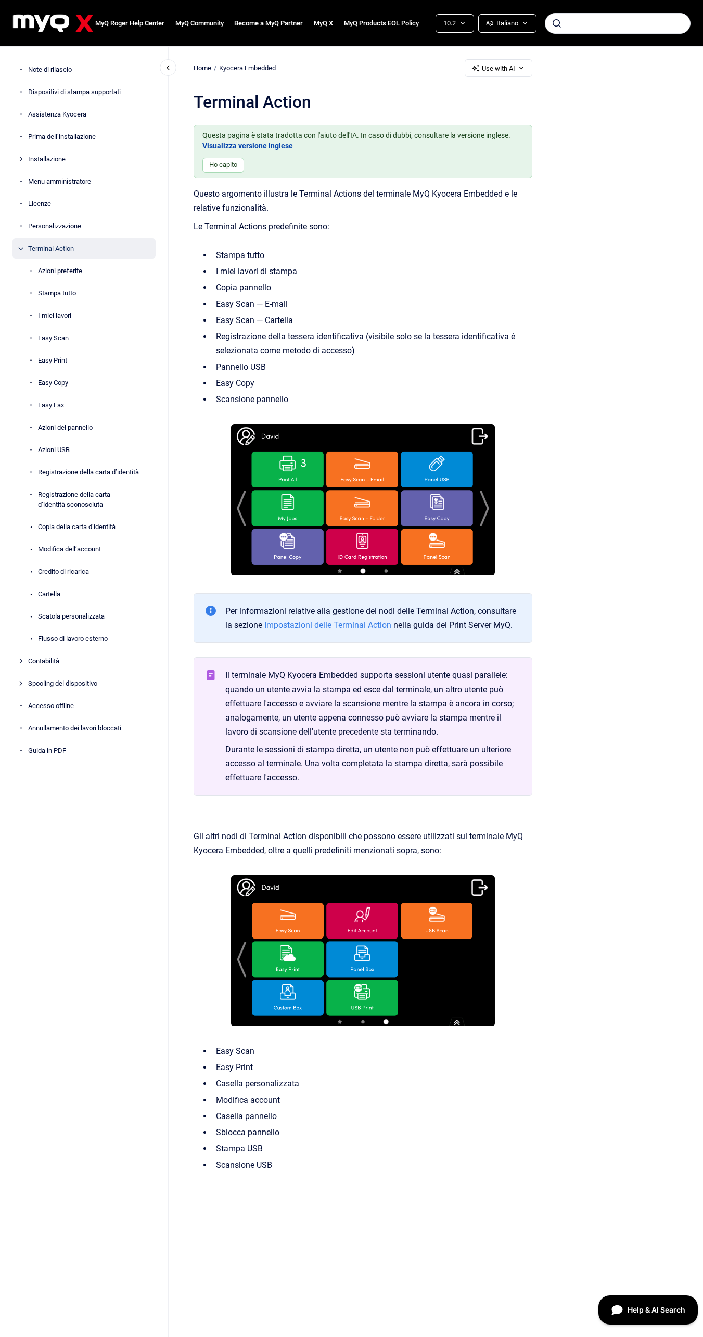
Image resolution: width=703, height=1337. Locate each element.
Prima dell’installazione (62, 136)
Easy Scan (53, 338)
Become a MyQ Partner (268, 23)
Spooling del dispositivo (62, 683)
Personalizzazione (54, 226)
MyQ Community (199, 23)
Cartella (49, 594)
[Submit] (556, 23)
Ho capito (223, 165)
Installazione (47, 159)
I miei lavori (54, 315)
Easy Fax (51, 405)
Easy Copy (53, 383)
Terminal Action (51, 248)
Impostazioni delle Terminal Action (327, 625)
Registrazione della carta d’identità (88, 472)
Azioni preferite (60, 271)
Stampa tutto (57, 293)
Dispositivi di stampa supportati (74, 92)
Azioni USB (54, 450)
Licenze (39, 204)
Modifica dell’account (69, 549)
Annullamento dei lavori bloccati (74, 728)
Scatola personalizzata (71, 616)
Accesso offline (51, 706)
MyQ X (323, 23)
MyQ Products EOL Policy (381, 23)
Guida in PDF (47, 750)
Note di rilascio (50, 69)
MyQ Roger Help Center (129, 23)
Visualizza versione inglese (247, 146)
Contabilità (43, 661)
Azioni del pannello (65, 427)
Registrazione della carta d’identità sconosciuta (74, 500)
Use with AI (498, 68)
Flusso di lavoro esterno (73, 638)
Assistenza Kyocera (57, 114)
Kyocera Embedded (247, 68)
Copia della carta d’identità (77, 527)
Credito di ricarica (63, 571)
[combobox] (617, 23)
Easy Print (52, 360)
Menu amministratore (59, 181)
